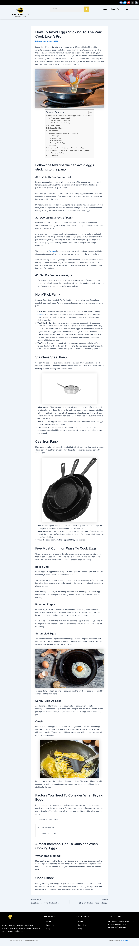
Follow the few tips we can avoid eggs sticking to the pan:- (70, 115)
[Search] (86, 9)
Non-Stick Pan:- (54, 125)
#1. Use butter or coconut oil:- (61, 118)
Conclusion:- (53, 155)
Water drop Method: (57, 153)
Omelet (53, 145)
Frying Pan (115, 9)
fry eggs (52, 251)
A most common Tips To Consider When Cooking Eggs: (69, 150)
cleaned (40, 314)
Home (104, 9)
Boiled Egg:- (55, 136)
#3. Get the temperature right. (61, 123)
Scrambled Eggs (56, 140)
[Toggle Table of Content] (89, 112)
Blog (126, 9)
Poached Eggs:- (56, 138)
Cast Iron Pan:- (53, 131)
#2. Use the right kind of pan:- (61, 120)
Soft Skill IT (125, 940)
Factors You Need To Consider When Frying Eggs (66, 148)
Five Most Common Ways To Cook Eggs (63, 133)
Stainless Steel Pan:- (55, 128)
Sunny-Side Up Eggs (58, 143)
